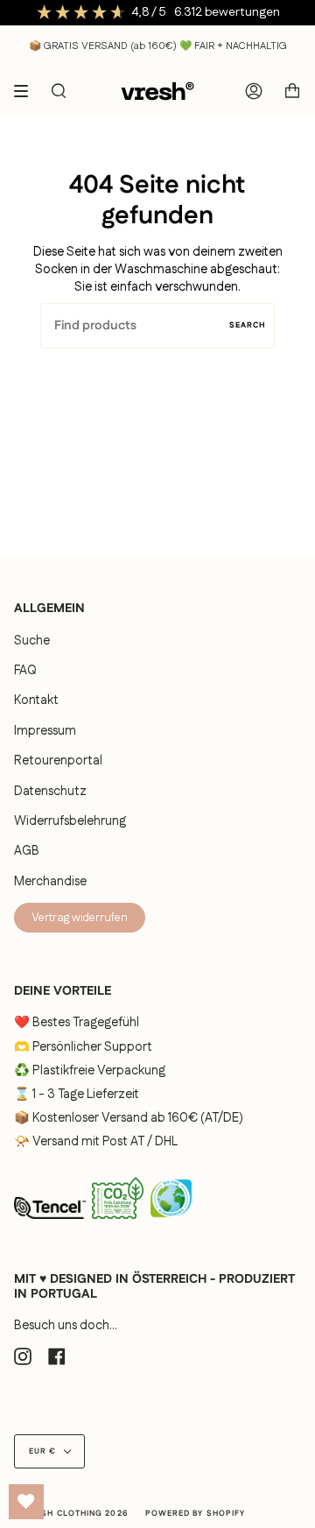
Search (247, 325)
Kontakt (36, 700)
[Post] (118, 1222)
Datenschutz (50, 791)
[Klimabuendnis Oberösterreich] (171, 1224)
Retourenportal (58, 761)
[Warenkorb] (292, 91)
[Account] (253, 91)
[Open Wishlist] (26, 1501)
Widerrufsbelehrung (70, 821)
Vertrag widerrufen (80, 918)
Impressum (45, 731)
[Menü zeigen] (27, 91)
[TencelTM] (50, 1224)
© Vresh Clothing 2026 (71, 1513)
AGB (26, 851)
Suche (32, 641)
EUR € (42, 1451)
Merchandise (50, 882)
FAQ (25, 671)
